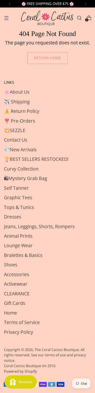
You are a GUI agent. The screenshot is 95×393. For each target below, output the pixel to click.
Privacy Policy (18, 332)
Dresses (12, 217)
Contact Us (15, 140)
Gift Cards (14, 303)
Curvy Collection (21, 169)
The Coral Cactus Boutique (57, 349)
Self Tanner (16, 188)
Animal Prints (18, 236)
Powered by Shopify (20, 371)
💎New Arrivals (20, 149)
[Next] (85, 4)
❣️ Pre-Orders (19, 121)
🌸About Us (16, 92)
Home (10, 313)
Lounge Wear (18, 245)
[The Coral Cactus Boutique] (46, 18)
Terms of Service (22, 322)
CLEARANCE (17, 293)
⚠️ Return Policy (21, 111)
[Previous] (9, 4)
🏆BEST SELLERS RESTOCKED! (36, 159)
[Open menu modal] (6, 17)
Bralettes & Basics (23, 255)
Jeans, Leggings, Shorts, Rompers (39, 226)
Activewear (15, 284)
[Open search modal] (79, 17)
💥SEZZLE (14, 130)
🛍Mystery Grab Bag (25, 178)
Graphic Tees (18, 197)
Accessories (16, 274)
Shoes (10, 265)
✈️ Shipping (17, 102)
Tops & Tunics (19, 207)
